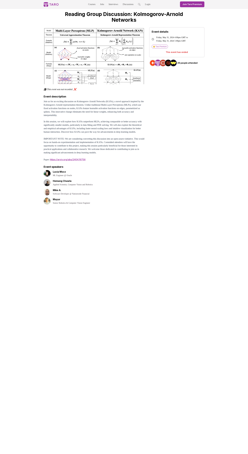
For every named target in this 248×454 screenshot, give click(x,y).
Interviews (113, 4)
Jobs (102, 4)
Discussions (128, 4)
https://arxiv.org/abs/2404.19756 (68, 159)
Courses (91, 4)
